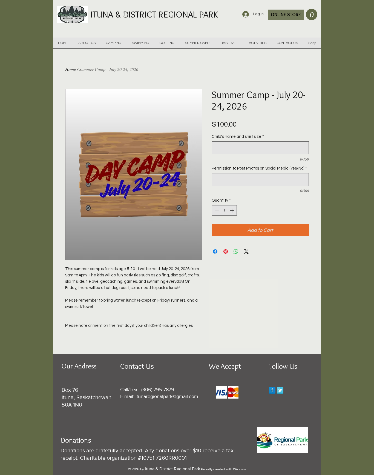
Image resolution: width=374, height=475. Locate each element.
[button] (311, 14)
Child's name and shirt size (238, 137)
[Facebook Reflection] (272, 390)
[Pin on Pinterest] (225, 251)
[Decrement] (216, 210)
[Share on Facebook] (215, 251)
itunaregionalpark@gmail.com (167, 396)
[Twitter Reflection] (280, 390)
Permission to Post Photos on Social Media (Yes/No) (259, 168)
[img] (221, 392)
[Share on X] (246, 251)
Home (70, 69)
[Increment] (232, 210)
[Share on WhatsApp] (236, 251)
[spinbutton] (224, 210)
